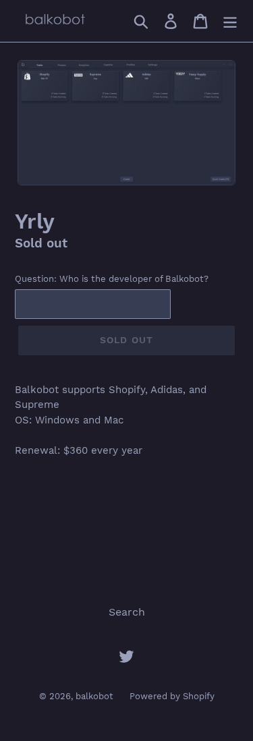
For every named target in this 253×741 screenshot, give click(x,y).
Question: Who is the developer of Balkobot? (111, 279)
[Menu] (230, 21)
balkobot (94, 696)
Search (127, 611)
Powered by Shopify (172, 696)
